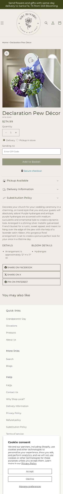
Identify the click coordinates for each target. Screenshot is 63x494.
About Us (11, 339)
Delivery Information (17, 406)
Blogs (9, 366)
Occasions (11, 325)
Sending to (13, 146)
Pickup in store (27, 140)
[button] (46, 23)
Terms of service (15, 433)
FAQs (9, 385)
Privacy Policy (29, 463)
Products (11, 332)
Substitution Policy (16, 427)
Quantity (7, 126)
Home (5, 42)
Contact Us (12, 392)
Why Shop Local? (15, 399)
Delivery (11, 140)
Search (9, 359)
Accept (30, 471)
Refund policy (13, 420)
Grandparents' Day (16, 318)
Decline (30, 479)
